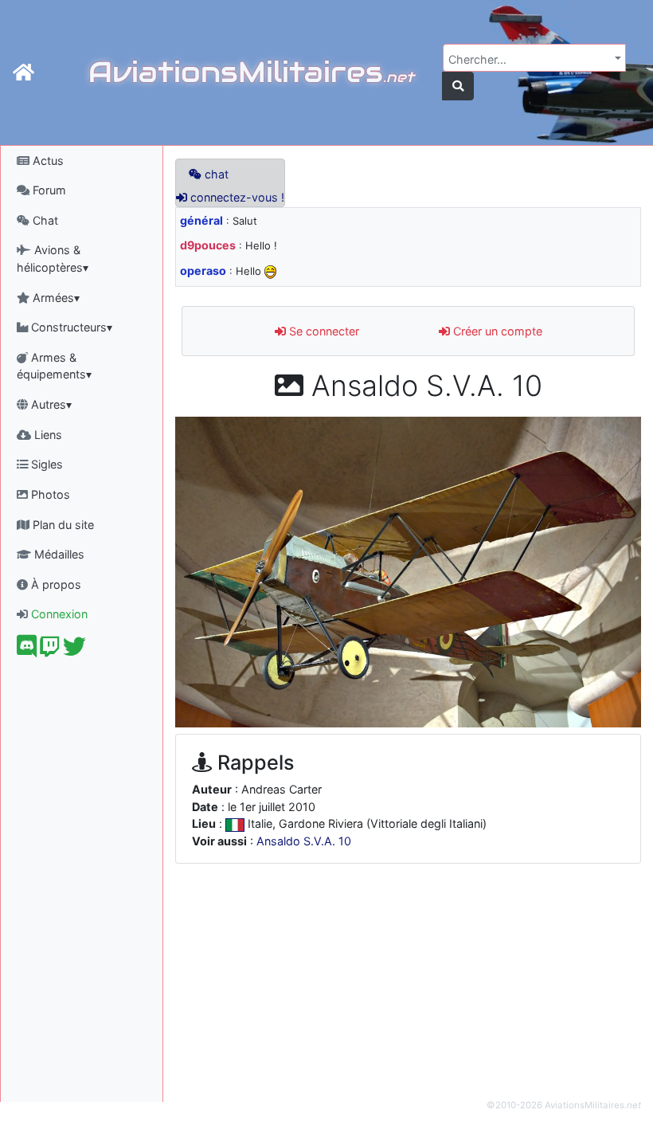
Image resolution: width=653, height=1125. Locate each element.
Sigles (45, 464)
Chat (43, 220)
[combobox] (534, 58)
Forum (47, 190)
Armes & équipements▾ (54, 366)
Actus (46, 160)
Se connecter (322, 331)
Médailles (57, 554)
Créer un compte (496, 331)
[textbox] (529, 59)
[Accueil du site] (23, 72)
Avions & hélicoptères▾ (52, 258)
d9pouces (208, 245)
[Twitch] (50, 650)
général (201, 220)
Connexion (58, 614)
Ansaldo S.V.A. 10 (303, 841)
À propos (54, 584)
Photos (49, 494)
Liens (46, 434)
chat (215, 174)
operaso (203, 270)
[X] (74, 650)
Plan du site (61, 524)
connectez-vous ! (235, 197)
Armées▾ (54, 297)
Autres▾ (50, 404)
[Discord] (27, 650)
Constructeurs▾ (70, 327)
